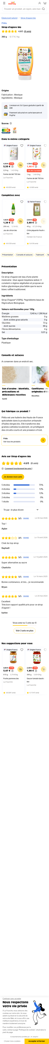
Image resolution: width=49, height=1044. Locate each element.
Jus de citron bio (10, 230)
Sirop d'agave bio (28, 18)
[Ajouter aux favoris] (21, 145)
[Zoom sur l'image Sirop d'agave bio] (24, 63)
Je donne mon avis (13, 477)
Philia (4, 23)
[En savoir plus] (11, 123)
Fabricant (40, 255)
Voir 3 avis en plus (24, 631)
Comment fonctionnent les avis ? (18, 469)
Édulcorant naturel (9, 18)
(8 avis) (27, 31)
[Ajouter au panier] (20, 165)
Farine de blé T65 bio (11, 174)
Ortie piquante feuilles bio (36, 232)
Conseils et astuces (24, 255)
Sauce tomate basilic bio (35, 680)
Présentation (7, 255)
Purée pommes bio (11, 679)
